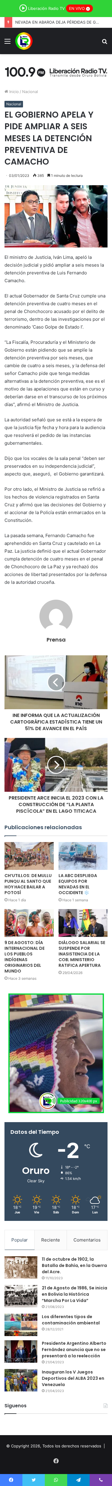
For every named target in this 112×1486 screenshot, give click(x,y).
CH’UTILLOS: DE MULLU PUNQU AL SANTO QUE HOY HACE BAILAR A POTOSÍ (28, 884)
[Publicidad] (56, 71)
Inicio (13, 91)
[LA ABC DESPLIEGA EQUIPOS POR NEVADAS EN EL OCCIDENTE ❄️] (83, 856)
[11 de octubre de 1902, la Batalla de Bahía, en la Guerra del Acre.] (20, 1267)
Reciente (50, 1240)
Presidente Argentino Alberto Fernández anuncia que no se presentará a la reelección (74, 1349)
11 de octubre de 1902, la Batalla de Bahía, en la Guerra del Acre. (74, 1265)
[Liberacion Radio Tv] (24, 41)
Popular (19, 1240)
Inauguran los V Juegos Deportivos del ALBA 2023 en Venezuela (73, 1378)
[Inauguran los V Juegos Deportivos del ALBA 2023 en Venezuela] (20, 1380)
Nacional (30, 91)
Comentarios (87, 1240)
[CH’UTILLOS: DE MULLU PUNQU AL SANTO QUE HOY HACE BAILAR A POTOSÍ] (29, 856)
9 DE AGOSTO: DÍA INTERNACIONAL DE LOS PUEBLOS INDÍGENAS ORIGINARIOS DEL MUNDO (24, 957)
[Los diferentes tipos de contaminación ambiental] (20, 1325)
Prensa (56, 639)
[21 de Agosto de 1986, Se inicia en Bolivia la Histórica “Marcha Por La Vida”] (20, 1296)
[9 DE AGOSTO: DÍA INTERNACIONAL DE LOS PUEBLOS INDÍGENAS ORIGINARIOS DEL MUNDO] (29, 923)
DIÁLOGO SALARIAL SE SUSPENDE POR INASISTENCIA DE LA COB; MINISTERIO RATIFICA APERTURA (82, 954)
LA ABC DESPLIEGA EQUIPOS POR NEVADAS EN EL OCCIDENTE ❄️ (78, 884)
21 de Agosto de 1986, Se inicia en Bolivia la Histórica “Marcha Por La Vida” (74, 1294)
